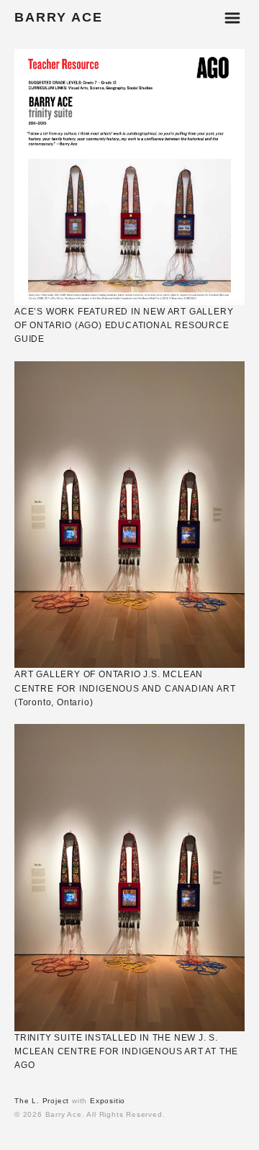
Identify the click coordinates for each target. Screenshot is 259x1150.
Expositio (107, 1101)
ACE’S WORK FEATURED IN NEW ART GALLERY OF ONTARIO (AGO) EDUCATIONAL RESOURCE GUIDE (123, 325)
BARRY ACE (58, 17)
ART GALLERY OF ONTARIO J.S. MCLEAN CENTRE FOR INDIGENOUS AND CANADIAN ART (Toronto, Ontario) (124, 688)
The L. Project (41, 1101)
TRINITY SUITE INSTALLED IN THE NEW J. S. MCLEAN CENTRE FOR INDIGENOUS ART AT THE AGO (126, 1051)
